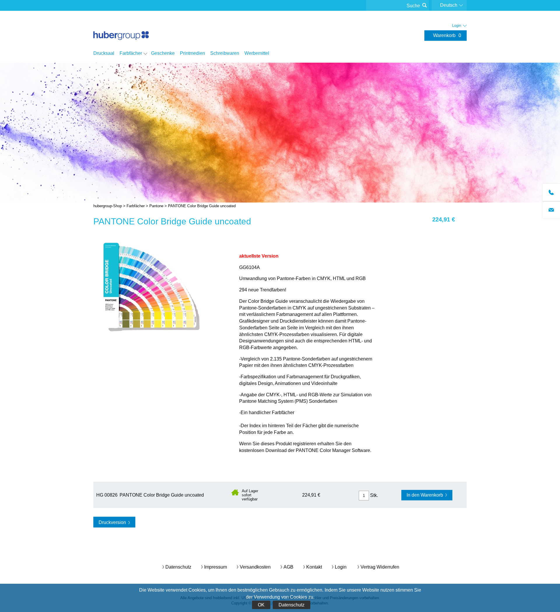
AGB (288, 566)
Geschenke (163, 53)
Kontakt (314, 566)
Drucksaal (103, 53)
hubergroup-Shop (121, 30)
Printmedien (192, 53)
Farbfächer (131, 53)
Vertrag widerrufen (379, 566)
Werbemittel (256, 53)
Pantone (156, 206)
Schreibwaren (224, 53)
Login (340, 566)
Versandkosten (255, 566)
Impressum (215, 566)
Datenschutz (291, 604)
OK (261, 604)
